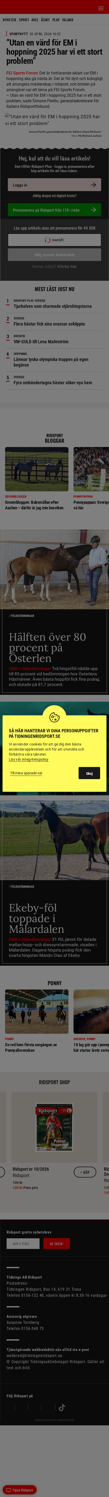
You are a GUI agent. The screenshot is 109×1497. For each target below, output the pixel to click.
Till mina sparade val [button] (26, 773)
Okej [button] (89, 774)
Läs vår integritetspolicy (29, 759)
